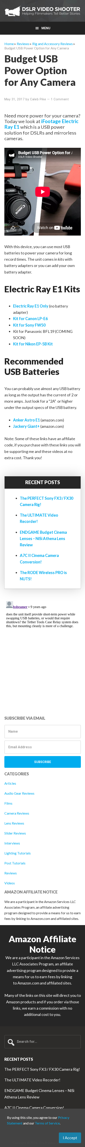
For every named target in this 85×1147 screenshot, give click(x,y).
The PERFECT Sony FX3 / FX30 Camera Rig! (42, 1069)
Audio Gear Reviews (19, 793)
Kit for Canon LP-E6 (30, 318)
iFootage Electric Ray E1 (41, 124)
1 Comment (60, 99)
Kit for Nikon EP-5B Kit (33, 344)
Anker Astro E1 (26, 420)
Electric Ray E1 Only (30, 306)
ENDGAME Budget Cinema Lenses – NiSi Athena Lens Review (43, 538)
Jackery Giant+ (26, 426)
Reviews (10, 873)
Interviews (12, 843)
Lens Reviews (14, 823)
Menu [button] (45, 28)
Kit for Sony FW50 (29, 325)
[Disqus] (42, 653)
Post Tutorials (15, 863)
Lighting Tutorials (17, 853)
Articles (10, 783)
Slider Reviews (15, 833)
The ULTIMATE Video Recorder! (32, 1079)
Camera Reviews (16, 813)
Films (8, 803)
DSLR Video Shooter (42, 11)
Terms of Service (47, 1123)
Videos (9, 883)
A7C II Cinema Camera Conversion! (34, 1107)
